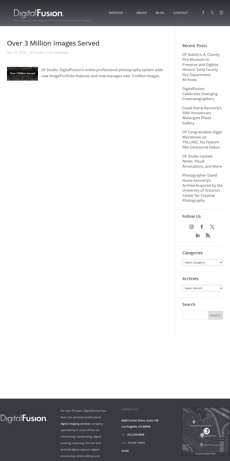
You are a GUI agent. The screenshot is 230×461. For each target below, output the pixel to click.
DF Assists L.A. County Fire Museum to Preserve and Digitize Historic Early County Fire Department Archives (200, 67)
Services (116, 13)
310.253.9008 (135, 434)
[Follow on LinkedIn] (197, 235)
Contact (180, 13)
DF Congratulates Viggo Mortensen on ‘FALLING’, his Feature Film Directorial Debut (202, 139)
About (141, 13)
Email (124, 451)
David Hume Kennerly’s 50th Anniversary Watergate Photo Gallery (202, 115)
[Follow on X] (212, 227)
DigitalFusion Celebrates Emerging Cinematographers (200, 93)
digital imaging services (76, 424)
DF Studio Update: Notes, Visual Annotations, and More (202, 161)
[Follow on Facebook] (201, 227)
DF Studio (36, 52)
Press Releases (57, 52)
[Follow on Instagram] (191, 227)
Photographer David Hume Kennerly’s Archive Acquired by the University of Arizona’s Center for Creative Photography (202, 188)
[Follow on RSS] (207, 235)
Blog (160, 13)
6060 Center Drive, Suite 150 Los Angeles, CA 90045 (139, 423)
